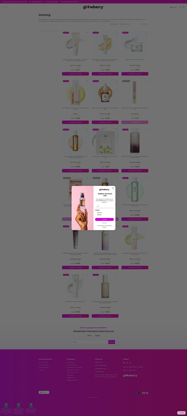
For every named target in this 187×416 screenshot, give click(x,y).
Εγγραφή (104, 219)
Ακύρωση (104, 222)
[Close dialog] (113, 188)
